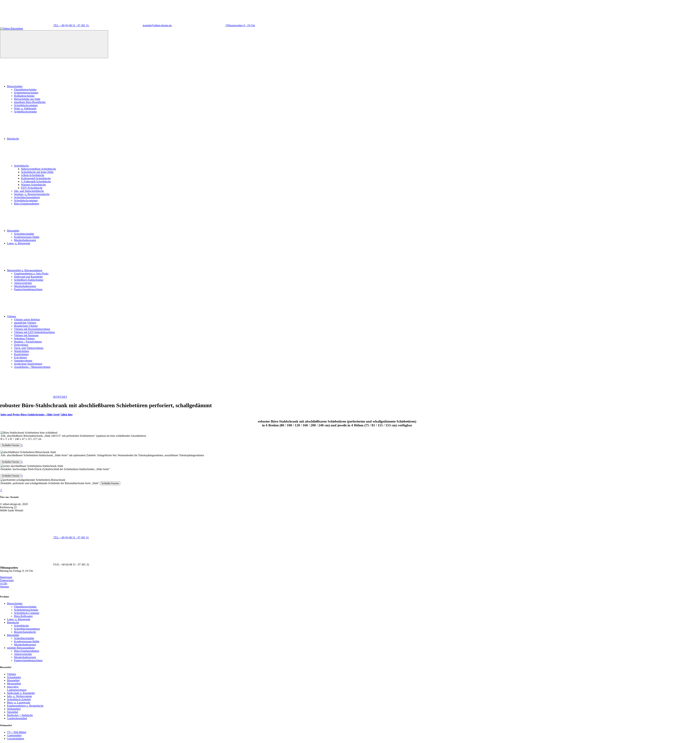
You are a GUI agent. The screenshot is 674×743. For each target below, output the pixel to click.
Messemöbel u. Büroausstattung (24, 270)
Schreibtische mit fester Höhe (37, 172)
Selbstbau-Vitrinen (24, 338)
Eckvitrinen (20, 357)
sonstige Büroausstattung (21, 647)
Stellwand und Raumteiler (28, 276)
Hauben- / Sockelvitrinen (28, 341)
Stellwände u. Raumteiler (21, 693)
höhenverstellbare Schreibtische (38, 168)
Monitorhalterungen (25, 240)
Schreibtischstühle (24, 233)
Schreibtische (21, 165)
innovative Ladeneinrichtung (17, 688)
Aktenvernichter (23, 283)
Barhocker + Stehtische (20, 715)
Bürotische (13, 138)
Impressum (6, 577)
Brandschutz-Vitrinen (26, 325)
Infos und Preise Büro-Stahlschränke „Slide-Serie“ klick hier (37, 414)
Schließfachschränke (25, 111)
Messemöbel (14, 683)
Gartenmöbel (14, 735)
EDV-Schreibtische (31, 187)
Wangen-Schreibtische (33, 184)
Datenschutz (7, 580)
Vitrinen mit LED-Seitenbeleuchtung (34, 332)
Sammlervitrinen (23, 360)
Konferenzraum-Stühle (26, 236)
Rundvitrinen (21, 354)
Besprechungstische (25, 631)
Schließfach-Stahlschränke (28, 279)
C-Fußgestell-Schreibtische (36, 181)
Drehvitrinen (21, 344)
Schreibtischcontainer (26, 105)
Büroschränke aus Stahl (27, 98)
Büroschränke (14, 86)
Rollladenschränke (24, 95)
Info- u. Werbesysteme (19, 696)
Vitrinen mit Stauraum (26, 335)
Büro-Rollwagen (23, 616)
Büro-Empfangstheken (26, 203)
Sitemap (4, 586)
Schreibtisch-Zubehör (19, 699)
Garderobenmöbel (17, 718)
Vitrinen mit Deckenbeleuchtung (32, 329)
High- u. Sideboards (25, 108)
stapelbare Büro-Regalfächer (30, 102)
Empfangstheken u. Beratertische (25, 705)
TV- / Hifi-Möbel (16, 732)
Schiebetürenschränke (26, 92)
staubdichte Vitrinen (25, 322)
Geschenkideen (15, 738)
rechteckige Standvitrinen (28, 363)
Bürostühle (13, 230)
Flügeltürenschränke (25, 89)
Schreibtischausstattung (27, 197)
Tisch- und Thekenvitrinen (28, 347)
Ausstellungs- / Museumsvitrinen (32, 366)
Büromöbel (13, 680)
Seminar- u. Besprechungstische (31, 194)
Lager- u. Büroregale (18, 243)
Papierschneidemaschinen (28, 289)
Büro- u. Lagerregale (18, 702)
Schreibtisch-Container (26, 612)
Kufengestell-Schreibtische (36, 178)
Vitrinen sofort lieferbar (27, 319)
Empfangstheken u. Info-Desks (31, 273)
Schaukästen (14, 677)
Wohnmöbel (14, 708)
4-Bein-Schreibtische (32, 175)
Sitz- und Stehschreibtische (29, 190)
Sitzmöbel (12, 712)
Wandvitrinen (21, 351)
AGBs (3, 583)
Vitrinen (11, 316)
